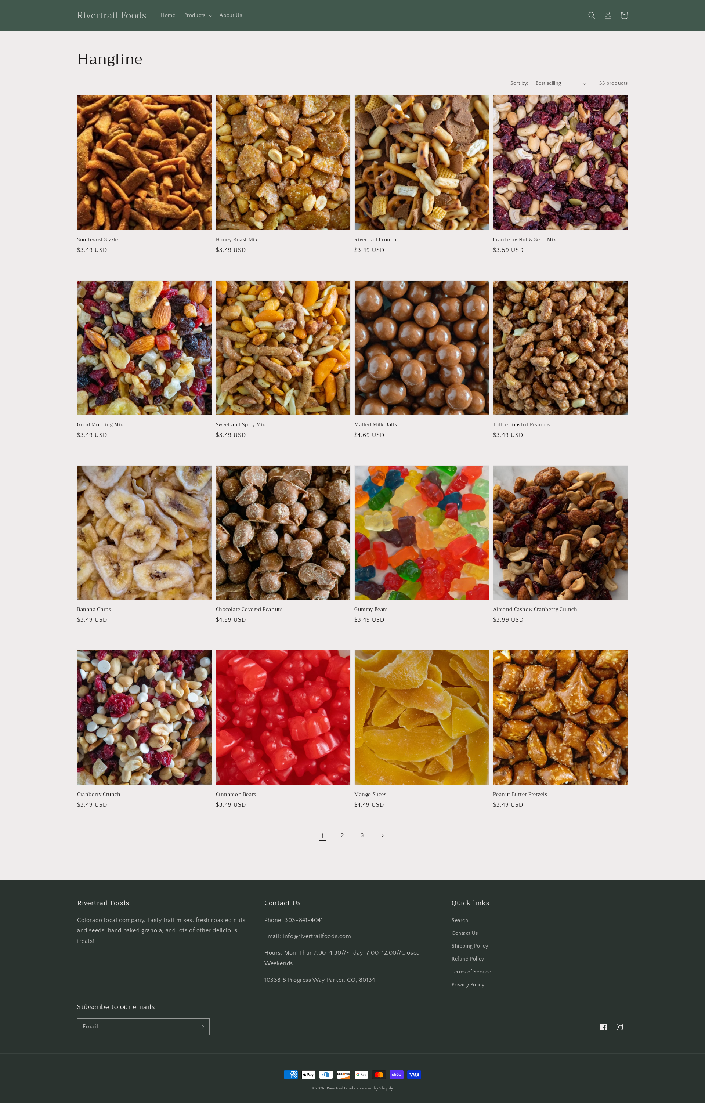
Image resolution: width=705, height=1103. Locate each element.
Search (460, 920)
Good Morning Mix (100, 425)
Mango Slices (370, 794)
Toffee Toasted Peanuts (521, 425)
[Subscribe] (201, 1027)
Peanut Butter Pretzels (520, 794)
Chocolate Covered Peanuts (249, 609)
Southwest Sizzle (97, 239)
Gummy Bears (371, 609)
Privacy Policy (468, 985)
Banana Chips (94, 609)
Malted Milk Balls (375, 425)
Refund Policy (468, 959)
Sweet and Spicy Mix (240, 425)
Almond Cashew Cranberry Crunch (535, 609)
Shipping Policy (470, 946)
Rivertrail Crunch (375, 239)
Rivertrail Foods (341, 1088)
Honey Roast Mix (237, 239)
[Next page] (382, 836)
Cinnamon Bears (236, 794)
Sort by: (519, 83)
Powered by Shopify (375, 1088)
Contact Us (465, 933)
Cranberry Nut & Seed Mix (524, 239)
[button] (198, 15)
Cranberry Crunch (99, 794)
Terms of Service (471, 972)
